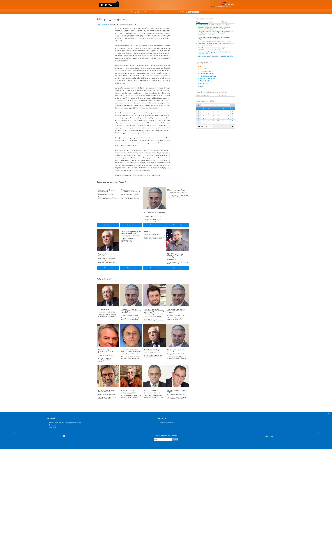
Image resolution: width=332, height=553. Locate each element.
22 (228, 118)
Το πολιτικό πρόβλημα (152, 350)
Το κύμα (147, 231)
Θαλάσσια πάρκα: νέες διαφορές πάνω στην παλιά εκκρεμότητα (131, 310)
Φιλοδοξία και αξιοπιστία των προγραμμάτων (213, 48)
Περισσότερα (108, 225)
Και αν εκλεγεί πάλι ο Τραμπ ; (154, 213)
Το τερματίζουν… (104, 309)
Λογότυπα (52, 427)
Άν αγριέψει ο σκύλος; (214, 41)
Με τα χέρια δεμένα (128, 390)
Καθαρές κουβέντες (151, 390)
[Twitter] (64, 436)
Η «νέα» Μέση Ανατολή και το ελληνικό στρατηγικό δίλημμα (176, 310)
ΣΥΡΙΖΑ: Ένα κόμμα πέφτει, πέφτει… (177, 391)
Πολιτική (203, 69)
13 (218, 116)
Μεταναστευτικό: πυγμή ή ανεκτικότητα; (214, 53)
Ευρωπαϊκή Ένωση (206, 81)
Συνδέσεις (183, 12)
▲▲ (329, 413)
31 (198, 111)
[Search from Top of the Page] (200, 12)
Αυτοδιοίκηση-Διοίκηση (208, 76)
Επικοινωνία (160, 12)
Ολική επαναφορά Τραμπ (176, 190)
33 (198, 116)
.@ (167, 423)
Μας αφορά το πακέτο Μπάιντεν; (106, 254)
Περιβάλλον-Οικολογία (207, 73)
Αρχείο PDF (172, 12)
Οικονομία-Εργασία (206, 71)
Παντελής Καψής (103, 24)
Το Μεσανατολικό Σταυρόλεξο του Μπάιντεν (130, 190)
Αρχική (133, 12)
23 (232, 118)
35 (198, 120)
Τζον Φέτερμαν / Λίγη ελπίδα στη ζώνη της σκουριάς (175, 255)
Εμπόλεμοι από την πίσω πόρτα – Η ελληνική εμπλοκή (131, 350)
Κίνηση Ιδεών (204, 83)
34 (198, 118)
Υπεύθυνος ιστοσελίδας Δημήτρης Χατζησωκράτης (65, 423)
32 (198, 113)
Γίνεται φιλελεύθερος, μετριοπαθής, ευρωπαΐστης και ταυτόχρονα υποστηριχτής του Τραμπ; (154, 311)
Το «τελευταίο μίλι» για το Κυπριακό (176, 350)
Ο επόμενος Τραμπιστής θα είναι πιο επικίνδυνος (131, 232)
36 (198, 123)
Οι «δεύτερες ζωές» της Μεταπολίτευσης (106, 391)
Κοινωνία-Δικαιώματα (207, 78)
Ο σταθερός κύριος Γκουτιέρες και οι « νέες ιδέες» (106, 351)
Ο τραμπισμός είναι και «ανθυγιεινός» (106, 190)
